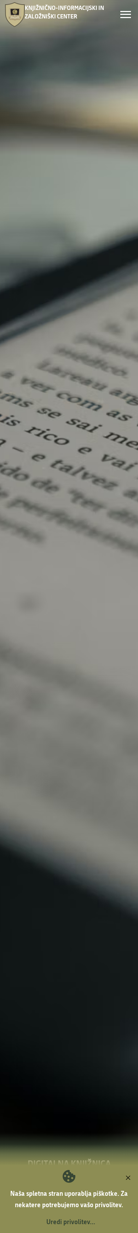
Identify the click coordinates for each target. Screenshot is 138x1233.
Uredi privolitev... (70, 1221)
